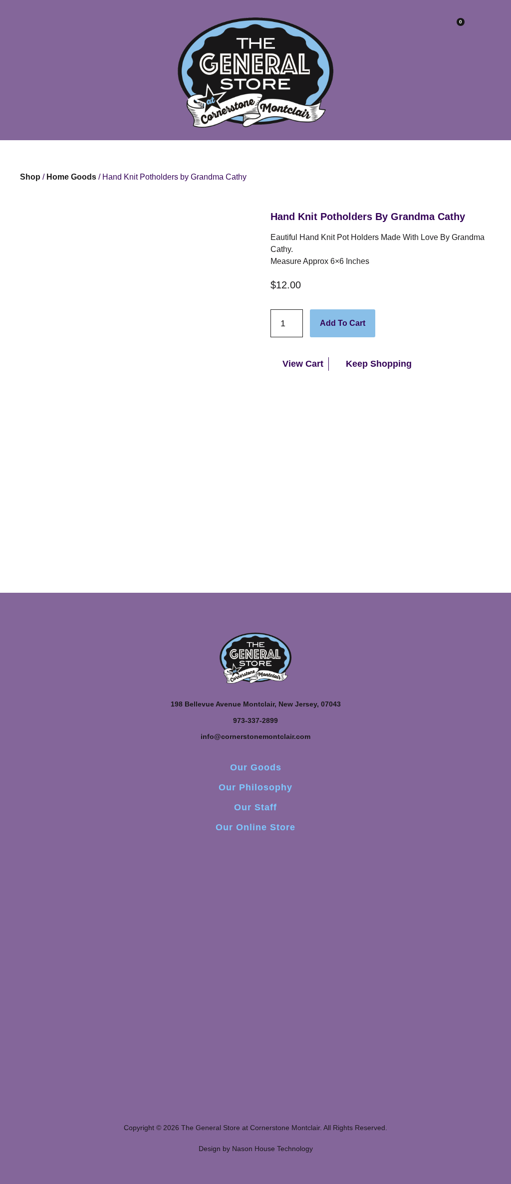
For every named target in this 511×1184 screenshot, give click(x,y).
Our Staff (255, 807)
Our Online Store (255, 827)
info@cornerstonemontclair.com (255, 736)
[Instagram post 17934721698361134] (53, 898)
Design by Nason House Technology (256, 1149)
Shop (30, 177)
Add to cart (342, 323)
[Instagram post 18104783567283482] (256, 898)
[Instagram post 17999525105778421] (154, 898)
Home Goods (71, 177)
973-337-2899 (255, 720)
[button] (90, 30)
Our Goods (255, 767)
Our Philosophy (255, 787)
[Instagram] (255, 855)
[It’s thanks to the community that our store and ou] (458, 957)
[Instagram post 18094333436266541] (356, 898)
